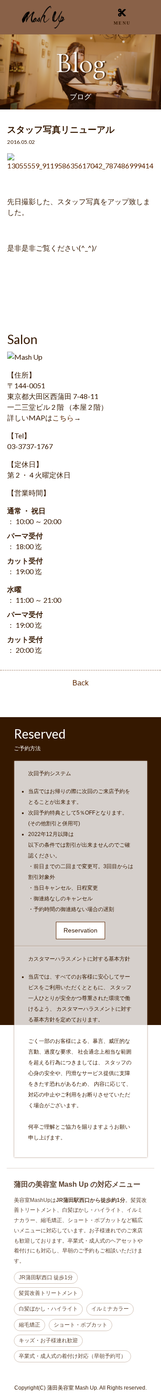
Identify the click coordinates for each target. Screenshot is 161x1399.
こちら (63, 417)
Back (80, 683)
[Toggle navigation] (122, 17)
